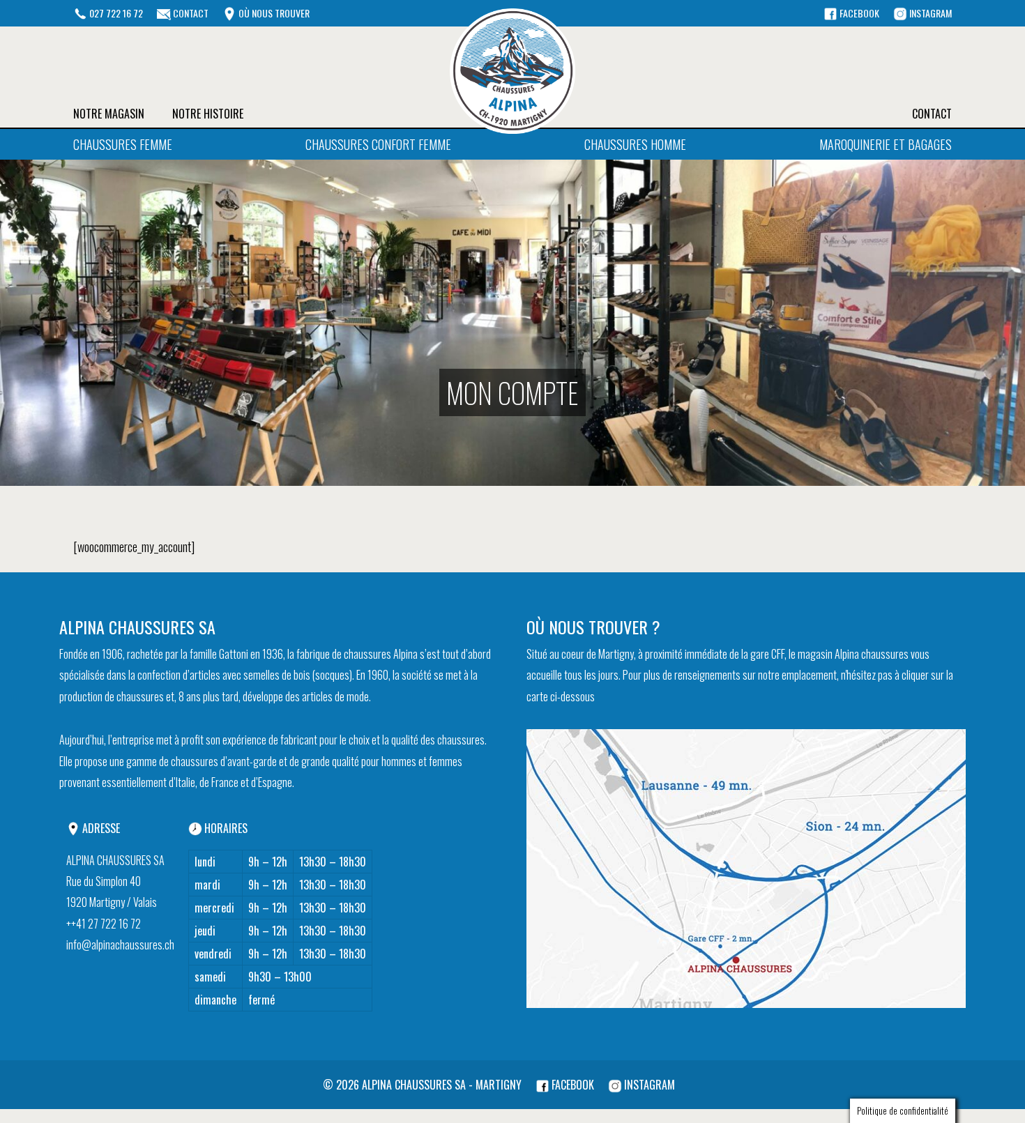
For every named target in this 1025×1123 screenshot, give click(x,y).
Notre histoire (207, 113)
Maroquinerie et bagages (885, 144)
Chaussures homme (635, 144)
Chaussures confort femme (378, 144)
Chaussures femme (122, 144)
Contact (932, 113)
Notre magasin (108, 113)
